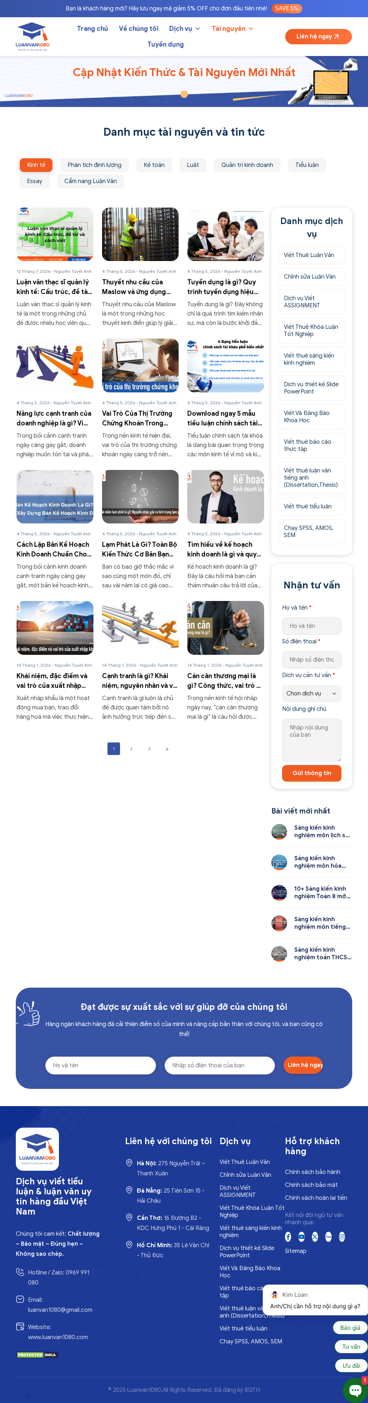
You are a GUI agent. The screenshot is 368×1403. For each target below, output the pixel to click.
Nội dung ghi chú (304, 709)
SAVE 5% (287, 8)
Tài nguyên (228, 29)
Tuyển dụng (165, 44)
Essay (34, 181)
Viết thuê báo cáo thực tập (307, 445)
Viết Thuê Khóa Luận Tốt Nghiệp (311, 330)
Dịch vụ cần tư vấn (308, 675)
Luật (193, 165)
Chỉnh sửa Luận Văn (310, 276)
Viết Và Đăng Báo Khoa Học (307, 417)
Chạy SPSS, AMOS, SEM (309, 532)
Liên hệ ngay (314, 36)
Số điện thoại (301, 641)
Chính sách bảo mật (311, 1185)
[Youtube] (301, 1237)
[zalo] (328, 1237)
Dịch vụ (180, 29)
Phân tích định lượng (94, 165)
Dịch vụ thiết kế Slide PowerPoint (311, 388)
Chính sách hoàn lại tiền (316, 1198)
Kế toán (154, 165)
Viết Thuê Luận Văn (309, 255)
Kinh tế (36, 165)
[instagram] (342, 1237)
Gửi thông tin (312, 773)
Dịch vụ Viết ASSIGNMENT (302, 302)
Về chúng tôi (138, 29)
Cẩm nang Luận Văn (90, 181)
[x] (315, 1237)
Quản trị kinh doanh (247, 165)
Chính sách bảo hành (312, 1172)
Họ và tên (297, 607)
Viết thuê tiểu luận (308, 506)
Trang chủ (92, 29)
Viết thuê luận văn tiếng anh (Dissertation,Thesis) (311, 478)
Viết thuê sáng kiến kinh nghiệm (309, 359)
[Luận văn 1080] (32, 36)
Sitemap (296, 1251)
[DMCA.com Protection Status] (37, 1354)
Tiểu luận (307, 165)
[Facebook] (288, 1237)
